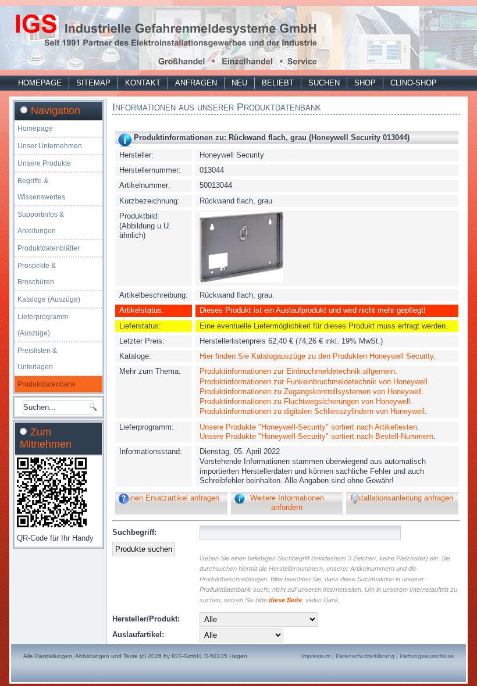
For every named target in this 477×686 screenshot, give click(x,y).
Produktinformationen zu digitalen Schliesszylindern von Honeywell (312, 411)
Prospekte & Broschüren (36, 274)
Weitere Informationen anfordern (287, 503)
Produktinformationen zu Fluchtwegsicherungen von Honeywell (305, 401)
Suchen (324, 82)
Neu (239, 82)
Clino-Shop (413, 82)
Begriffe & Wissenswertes (41, 189)
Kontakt (143, 82)
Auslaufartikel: (138, 634)
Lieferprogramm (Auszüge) (42, 325)
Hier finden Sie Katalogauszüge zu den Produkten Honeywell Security (316, 356)
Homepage (40, 82)
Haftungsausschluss (427, 656)
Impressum (315, 656)
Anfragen (196, 82)
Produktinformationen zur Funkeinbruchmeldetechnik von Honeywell (314, 381)
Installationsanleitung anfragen (402, 498)
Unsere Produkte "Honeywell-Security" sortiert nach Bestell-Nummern (316, 436)
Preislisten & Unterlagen (37, 358)
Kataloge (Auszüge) (48, 299)
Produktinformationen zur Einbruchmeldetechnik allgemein (297, 371)
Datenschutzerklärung (365, 656)
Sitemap (93, 82)
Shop (365, 82)
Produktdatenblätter (48, 248)
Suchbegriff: (134, 532)
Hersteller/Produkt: (146, 618)
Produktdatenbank (46, 384)
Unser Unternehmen (49, 146)
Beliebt (278, 82)
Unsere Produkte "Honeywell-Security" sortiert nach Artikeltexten (308, 427)
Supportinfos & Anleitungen (40, 222)
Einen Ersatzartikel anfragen (171, 498)
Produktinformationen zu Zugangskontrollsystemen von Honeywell (311, 391)
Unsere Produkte (44, 163)
